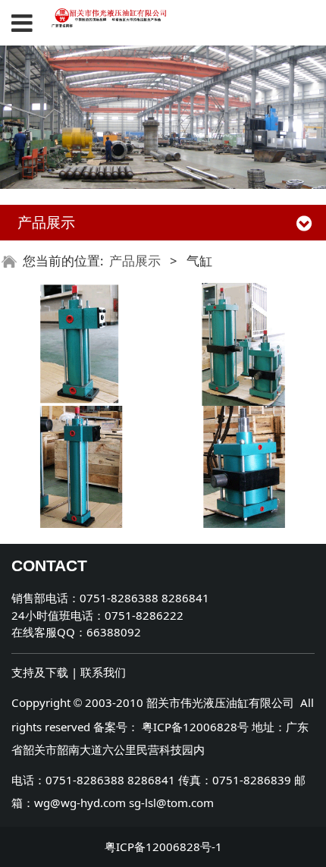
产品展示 (135, 260)
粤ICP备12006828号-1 (163, 846)
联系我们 (103, 672)
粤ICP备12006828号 (195, 726)
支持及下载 (39, 672)
